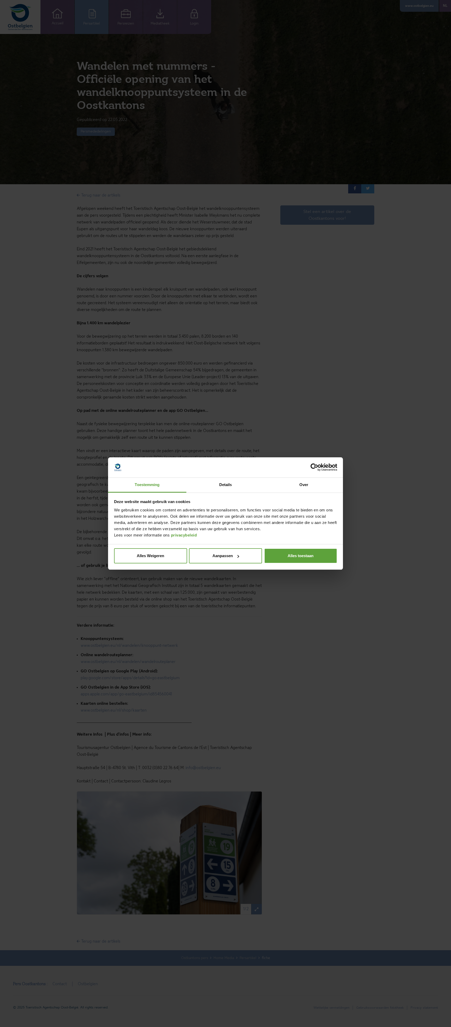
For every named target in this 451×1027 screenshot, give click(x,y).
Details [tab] (225, 484)
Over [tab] (303, 484)
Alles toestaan (300, 555)
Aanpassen (222, 555)
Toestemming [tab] (147, 484)
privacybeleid (184, 535)
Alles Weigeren (150, 555)
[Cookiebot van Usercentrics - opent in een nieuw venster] (314, 467)
